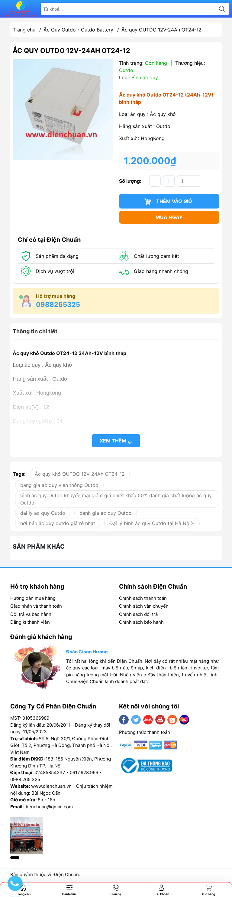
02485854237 (49, 772)
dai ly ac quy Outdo (42, 513)
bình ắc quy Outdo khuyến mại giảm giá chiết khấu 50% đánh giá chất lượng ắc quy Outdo (116, 499)
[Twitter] (136, 719)
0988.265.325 (25, 779)
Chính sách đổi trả (138, 614)
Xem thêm (113, 441)
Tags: (19, 474)
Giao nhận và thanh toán (36, 606)
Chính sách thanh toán (143, 598)
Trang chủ (24, 30)
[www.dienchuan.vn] (20, 9)
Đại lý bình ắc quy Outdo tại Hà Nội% (152, 523)
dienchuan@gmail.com (48, 807)
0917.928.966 (84, 772)
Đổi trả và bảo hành (30, 614)
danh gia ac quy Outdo (105, 513)
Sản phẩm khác (39, 546)
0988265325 (58, 304)
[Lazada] (184, 719)
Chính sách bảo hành (141, 622)
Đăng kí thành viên (30, 622)
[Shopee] (172, 719)
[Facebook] (124, 719)
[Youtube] (160, 719)
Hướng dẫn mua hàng (33, 598)
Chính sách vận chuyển (144, 606)
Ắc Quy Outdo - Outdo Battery (78, 30)
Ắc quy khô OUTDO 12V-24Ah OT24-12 (80, 474)
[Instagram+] (148, 719)
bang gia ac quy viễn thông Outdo (59, 485)
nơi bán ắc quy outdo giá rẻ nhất (57, 523)
